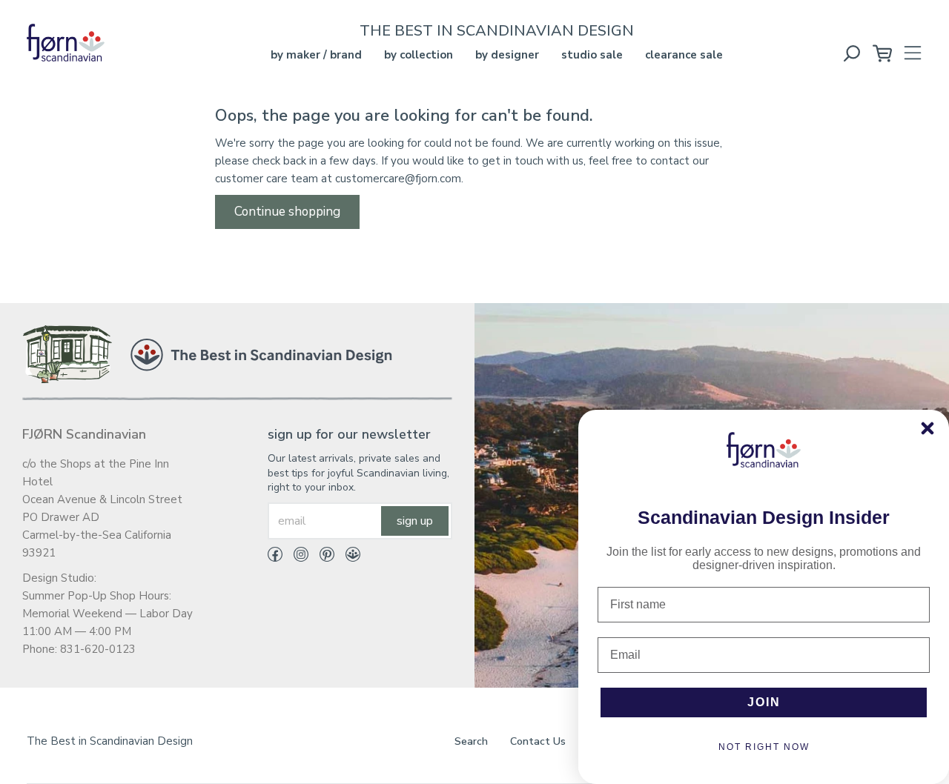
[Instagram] (295, 557)
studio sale (592, 54)
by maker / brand (316, 54)
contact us (538, 741)
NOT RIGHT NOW (764, 747)
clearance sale (684, 54)
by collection (418, 54)
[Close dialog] (927, 428)
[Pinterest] (321, 557)
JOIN (764, 702)
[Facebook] (275, 557)
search (471, 741)
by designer (507, 54)
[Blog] (347, 557)
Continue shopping (287, 211)
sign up (415, 521)
